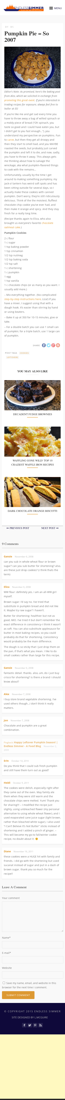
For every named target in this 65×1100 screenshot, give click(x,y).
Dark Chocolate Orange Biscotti (32, 511)
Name (6, 937)
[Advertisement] (32, 1066)
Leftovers (12, 357)
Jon (6, 720)
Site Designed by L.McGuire (30, 1017)
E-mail (6, 953)
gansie (8, 556)
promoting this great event (19, 100)
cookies (24, 353)
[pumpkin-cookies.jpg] (32, 86)
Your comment (11, 898)
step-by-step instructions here (22, 299)
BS (12, 26)
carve (10, 139)
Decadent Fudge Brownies (32, 414)
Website (7, 968)
